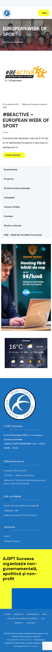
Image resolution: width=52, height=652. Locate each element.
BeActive (26, 104)
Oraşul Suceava (12, 541)
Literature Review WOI (15, 470)
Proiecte (35, 104)
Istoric (7, 536)
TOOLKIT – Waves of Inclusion (19, 475)
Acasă (7, 614)
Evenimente (33, 614)
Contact (31, 623)
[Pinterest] (16, 3)
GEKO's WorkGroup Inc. (23, 640)
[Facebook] (3, 3)
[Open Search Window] (46, 3)
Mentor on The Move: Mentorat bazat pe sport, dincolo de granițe (25, 482)
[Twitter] (8, 3)
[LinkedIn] (20, 3)
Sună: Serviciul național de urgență (21, 505)
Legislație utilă (11, 510)
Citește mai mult (15, 156)
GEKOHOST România (30, 646)
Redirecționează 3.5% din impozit (20, 515)
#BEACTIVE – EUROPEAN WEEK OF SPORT (26, 120)
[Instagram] (12, 3)
